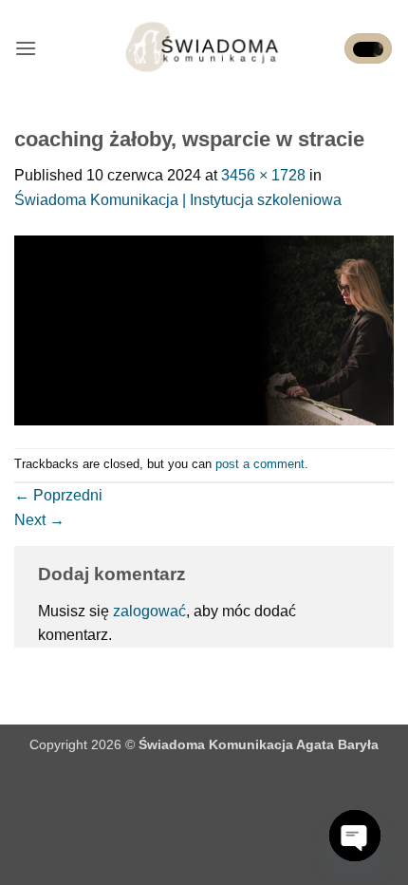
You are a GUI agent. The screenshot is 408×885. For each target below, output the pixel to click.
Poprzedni (58, 495)
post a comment (260, 464)
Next (39, 520)
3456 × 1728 (263, 175)
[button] (25, 48)
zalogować (149, 611)
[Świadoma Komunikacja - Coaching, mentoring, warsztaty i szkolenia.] (204, 49)
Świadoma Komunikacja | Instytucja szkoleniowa (178, 200)
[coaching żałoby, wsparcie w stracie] (204, 329)
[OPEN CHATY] (354, 835)
